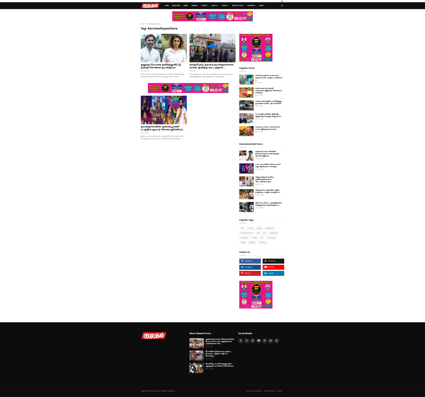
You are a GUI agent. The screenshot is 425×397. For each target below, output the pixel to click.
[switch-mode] (282, 1)
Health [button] (214, 5)
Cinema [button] (194, 5)
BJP (258, 233)
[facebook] (240, 340)
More (261, 5)
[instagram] (252, 340)
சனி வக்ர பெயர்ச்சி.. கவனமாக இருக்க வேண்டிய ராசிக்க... (268, 91)
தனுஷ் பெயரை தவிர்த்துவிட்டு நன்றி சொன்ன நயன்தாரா (161, 66)
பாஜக (254, 238)
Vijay (264, 233)
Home (167, 5)
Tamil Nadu (244, 238)
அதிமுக (252, 242)
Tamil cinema (271, 238)
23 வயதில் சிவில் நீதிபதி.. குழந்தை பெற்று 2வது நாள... (268, 115)
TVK (262, 238)
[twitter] (246, 340)
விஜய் (243, 242)
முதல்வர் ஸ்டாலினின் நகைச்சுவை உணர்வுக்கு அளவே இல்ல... (267, 154)
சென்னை (269, 228)
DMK (242, 228)
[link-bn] (212, 16)
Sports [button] (224, 5)
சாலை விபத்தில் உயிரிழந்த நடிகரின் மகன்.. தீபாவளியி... (268, 102)
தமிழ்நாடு (273, 233)
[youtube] (258, 340)
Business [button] (251, 5)
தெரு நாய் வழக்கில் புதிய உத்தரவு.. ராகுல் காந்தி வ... (268, 191)
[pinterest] (264, 340)
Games (185, 5)
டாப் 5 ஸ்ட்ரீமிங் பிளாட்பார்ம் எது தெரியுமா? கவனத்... (268, 166)
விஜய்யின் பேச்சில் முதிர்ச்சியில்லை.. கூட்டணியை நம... (264, 179)
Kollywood (262, 242)
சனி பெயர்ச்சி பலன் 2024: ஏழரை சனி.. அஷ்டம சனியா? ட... (268, 78)
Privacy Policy (269, 391)
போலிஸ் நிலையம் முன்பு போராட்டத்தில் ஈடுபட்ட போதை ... (218, 354)
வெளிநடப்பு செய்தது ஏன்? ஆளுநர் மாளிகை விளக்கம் (219, 365)
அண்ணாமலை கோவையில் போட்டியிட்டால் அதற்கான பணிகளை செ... (220, 341)
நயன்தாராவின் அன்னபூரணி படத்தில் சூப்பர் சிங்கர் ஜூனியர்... (163, 128)
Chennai (250, 228)
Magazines (176, 5)
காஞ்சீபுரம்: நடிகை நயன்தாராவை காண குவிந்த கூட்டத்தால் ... (211, 66)
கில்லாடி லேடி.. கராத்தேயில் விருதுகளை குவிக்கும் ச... (268, 204)
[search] (282, 6)
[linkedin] (270, 340)
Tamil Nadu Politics (247, 233)
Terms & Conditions (254, 391)
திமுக (259, 228)
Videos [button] (204, 5)
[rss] (276, 340)
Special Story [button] (237, 5)
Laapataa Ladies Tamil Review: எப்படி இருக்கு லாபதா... (267, 128)
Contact (280, 391)
